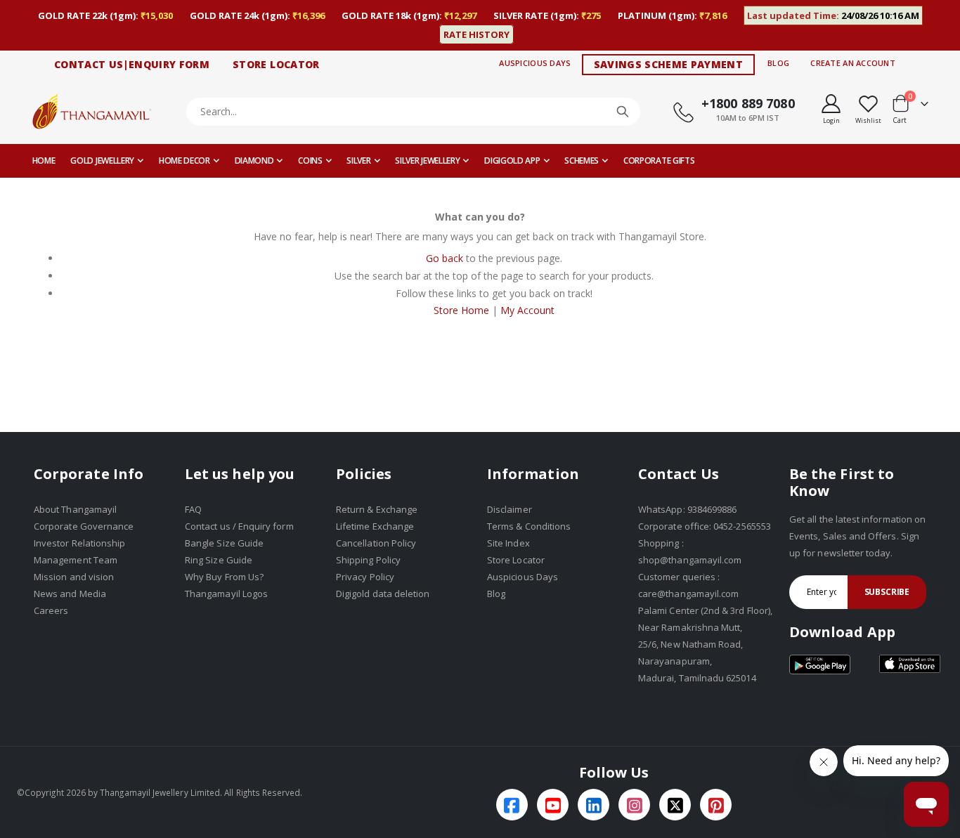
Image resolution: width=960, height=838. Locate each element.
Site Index (508, 543)
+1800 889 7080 (748, 103)
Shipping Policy (368, 560)
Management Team (75, 560)
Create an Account (852, 63)
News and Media (70, 593)
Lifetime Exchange (375, 526)
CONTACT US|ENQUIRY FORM (131, 64)
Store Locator (516, 560)
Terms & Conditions (529, 526)
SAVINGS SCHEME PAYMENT (669, 64)
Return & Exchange (376, 509)
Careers (51, 610)
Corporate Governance (84, 526)
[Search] (623, 112)
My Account (527, 310)
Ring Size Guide (218, 560)
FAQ (193, 509)
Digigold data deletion (382, 593)
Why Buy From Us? (224, 576)
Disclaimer (509, 509)
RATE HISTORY (476, 34)
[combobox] (413, 112)
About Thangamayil (75, 509)
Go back (444, 258)
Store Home (461, 310)
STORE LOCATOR (276, 64)
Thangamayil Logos (226, 593)
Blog (778, 63)
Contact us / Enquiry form (239, 526)
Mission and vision (74, 576)
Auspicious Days (535, 63)
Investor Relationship (79, 543)
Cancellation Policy (376, 543)
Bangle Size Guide (224, 543)
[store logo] (92, 111)
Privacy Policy (365, 576)
